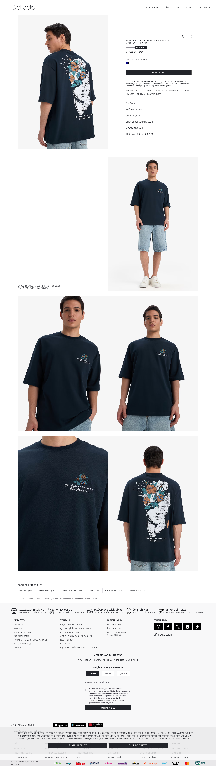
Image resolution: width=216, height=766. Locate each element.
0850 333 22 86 (114, 635)
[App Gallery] (95, 724)
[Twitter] (178, 626)
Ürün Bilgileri (133, 116)
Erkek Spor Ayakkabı (72, 590)
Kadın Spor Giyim (148, 757)
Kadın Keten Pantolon (56, 757)
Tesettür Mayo (20, 757)
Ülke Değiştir (165, 635)
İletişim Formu (114, 628)
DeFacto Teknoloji (22, 644)
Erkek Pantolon (137, 590)
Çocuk (123, 673)
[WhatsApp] (158, 626)
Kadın (93, 673)
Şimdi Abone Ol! (108, 708)
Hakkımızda (19, 628)
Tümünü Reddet (78, 745)
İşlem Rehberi (66, 640)
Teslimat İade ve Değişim (139, 134)
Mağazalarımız (114, 625)
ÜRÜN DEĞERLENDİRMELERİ (139, 122)
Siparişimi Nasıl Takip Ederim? (77, 628)
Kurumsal (18, 625)
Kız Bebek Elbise (115, 757)
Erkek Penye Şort (47, 590)
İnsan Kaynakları (22, 632)
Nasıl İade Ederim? (72, 632)
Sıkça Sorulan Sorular (71, 625)
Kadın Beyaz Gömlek (181, 757)
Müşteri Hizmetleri (116, 632)
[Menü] (7, 7)
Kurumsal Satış (21, 636)
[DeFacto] (24, 7)
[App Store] (60, 724)
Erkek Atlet (93, 590)
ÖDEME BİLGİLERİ (134, 128)
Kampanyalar (67, 644)
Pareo (79, 757)
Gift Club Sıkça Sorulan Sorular (76, 636)
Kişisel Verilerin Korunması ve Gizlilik (78, 647)
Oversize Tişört (25, 590)
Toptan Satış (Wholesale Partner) (30, 640)
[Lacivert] (127, 63)
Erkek (108, 673)
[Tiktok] (197, 626)
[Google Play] (78, 724)
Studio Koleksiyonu (114, 590)
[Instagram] (187, 626)
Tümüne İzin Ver (138, 745)
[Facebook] (168, 626)
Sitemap (17, 647)
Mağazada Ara (134, 109)
